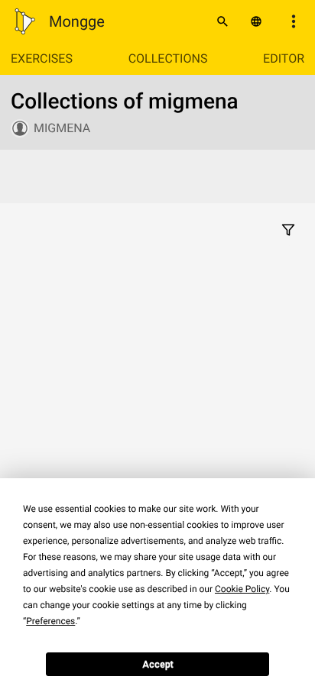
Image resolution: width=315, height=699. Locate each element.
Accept (158, 664)
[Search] (222, 21)
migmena (62, 128)
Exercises (42, 58)
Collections (168, 58)
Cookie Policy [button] (242, 589)
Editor (283, 58)
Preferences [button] (50, 621)
